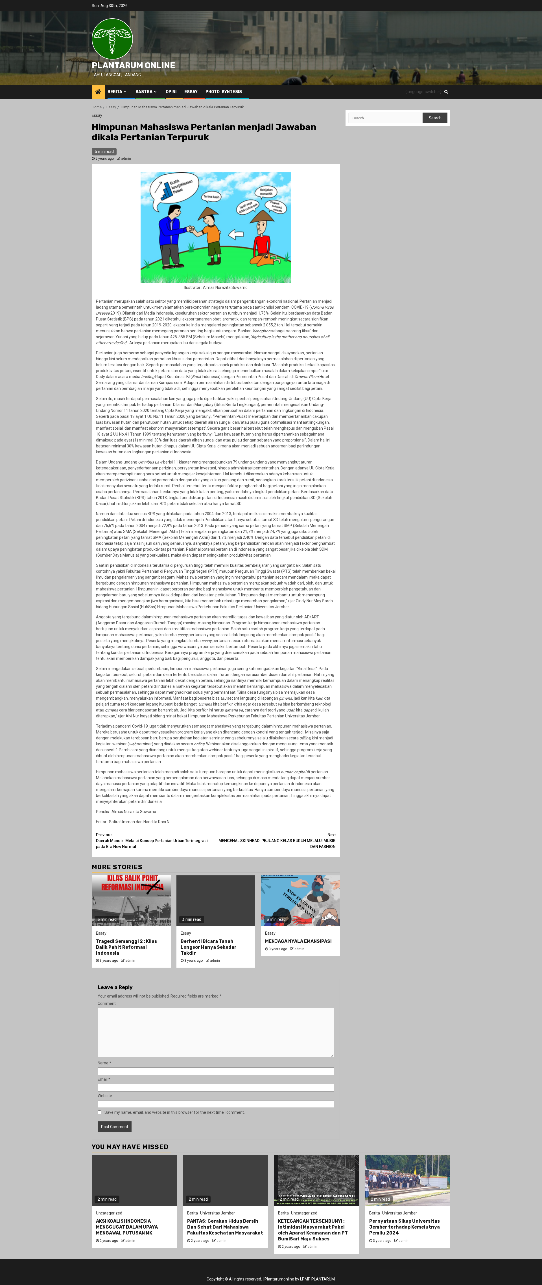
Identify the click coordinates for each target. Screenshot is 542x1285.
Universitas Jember (217, 1213)
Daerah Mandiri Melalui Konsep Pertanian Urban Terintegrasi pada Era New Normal (152, 840)
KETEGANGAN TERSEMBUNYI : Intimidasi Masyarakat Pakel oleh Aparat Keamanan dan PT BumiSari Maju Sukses (313, 1229)
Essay (191, 91)
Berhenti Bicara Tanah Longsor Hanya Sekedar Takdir (209, 947)
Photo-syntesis (224, 91)
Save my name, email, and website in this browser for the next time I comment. (174, 1112)
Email (104, 1079)
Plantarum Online (133, 65)
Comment (107, 1003)
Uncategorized (109, 1213)
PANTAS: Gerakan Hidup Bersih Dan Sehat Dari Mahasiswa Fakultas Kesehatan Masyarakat (225, 1227)
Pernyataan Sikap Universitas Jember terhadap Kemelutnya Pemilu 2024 (404, 1227)
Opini (171, 91)
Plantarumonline (279, 1279)
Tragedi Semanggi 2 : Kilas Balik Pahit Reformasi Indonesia (126, 947)
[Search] (446, 91)
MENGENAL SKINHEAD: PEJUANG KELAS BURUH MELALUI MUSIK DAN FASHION (277, 840)
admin (126, 159)
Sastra (144, 91)
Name (104, 1063)
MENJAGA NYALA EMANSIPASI (298, 941)
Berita (115, 91)
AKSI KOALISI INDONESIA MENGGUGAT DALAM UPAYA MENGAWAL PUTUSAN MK (127, 1227)
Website (105, 1095)
